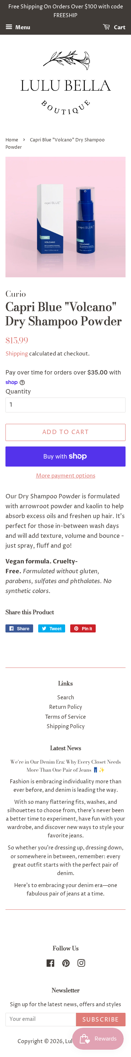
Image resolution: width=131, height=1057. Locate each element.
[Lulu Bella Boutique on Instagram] (81, 965)
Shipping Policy (66, 726)
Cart (119, 27)
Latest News (65, 748)
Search (65, 698)
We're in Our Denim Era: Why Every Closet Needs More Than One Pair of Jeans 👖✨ (65, 765)
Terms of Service (65, 717)
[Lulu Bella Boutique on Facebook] (50, 965)
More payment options (65, 476)
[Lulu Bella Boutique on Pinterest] (66, 965)
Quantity (18, 392)
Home (11, 140)
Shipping (16, 354)
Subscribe (100, 1020)
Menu (22, 27)
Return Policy (65, 707)
